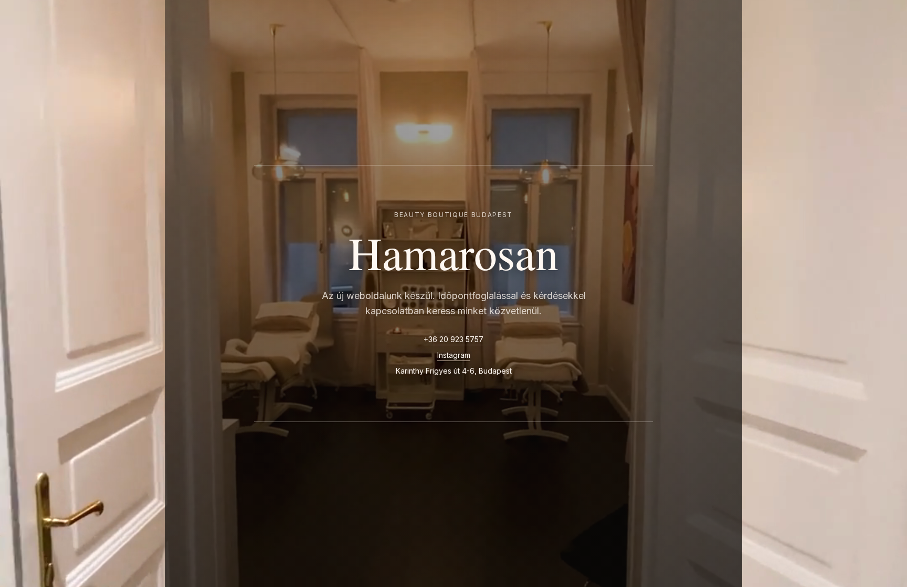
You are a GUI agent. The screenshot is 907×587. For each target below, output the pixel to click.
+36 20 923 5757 (453, 339)
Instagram (453, 355)
